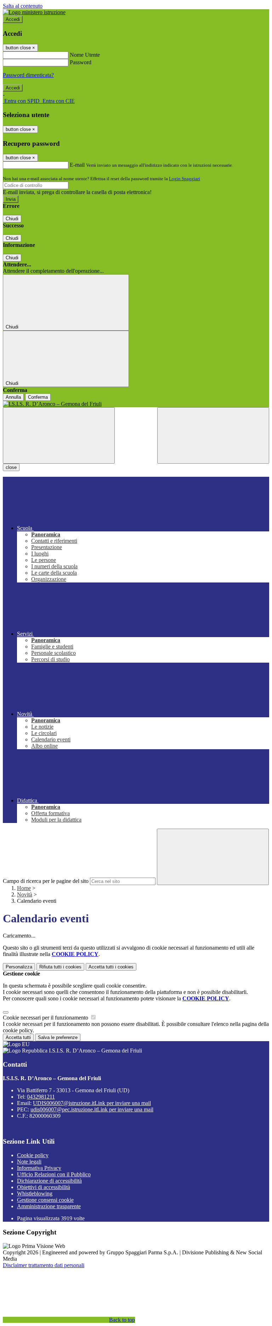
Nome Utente (85, 55)
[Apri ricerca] (213, 435)
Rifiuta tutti (60, 966)
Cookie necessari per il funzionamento (46, 1018)
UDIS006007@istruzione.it (92, 1103)
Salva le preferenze (58, 1037)
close (11, 467)
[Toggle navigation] (59, 435)
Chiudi (12, 218)
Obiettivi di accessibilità (43, 1187)
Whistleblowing (34, 1193)
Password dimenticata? (28, 75)
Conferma (38, 397)
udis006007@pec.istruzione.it (91, 1109)
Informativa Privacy (39, 1168)
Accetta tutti (111, 966)
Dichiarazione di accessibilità (49, 1181)
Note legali (29, 1162)
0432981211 (41, 1097)
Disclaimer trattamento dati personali (43, 1265)
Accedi (13, 19)
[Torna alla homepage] (136, 404)
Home (24, 888)
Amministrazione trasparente (49, 1206)
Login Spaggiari (184, 178)
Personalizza (19, 966)
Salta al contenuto (22, 6)
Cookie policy (33, 1155)
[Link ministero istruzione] (34, 12)
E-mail (77, 165)
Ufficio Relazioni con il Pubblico (54, 1174)
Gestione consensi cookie (45, 1200)
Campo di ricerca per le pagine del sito (46, 881)
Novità (24, 894)
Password (80, 62)
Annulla (13, 397)
